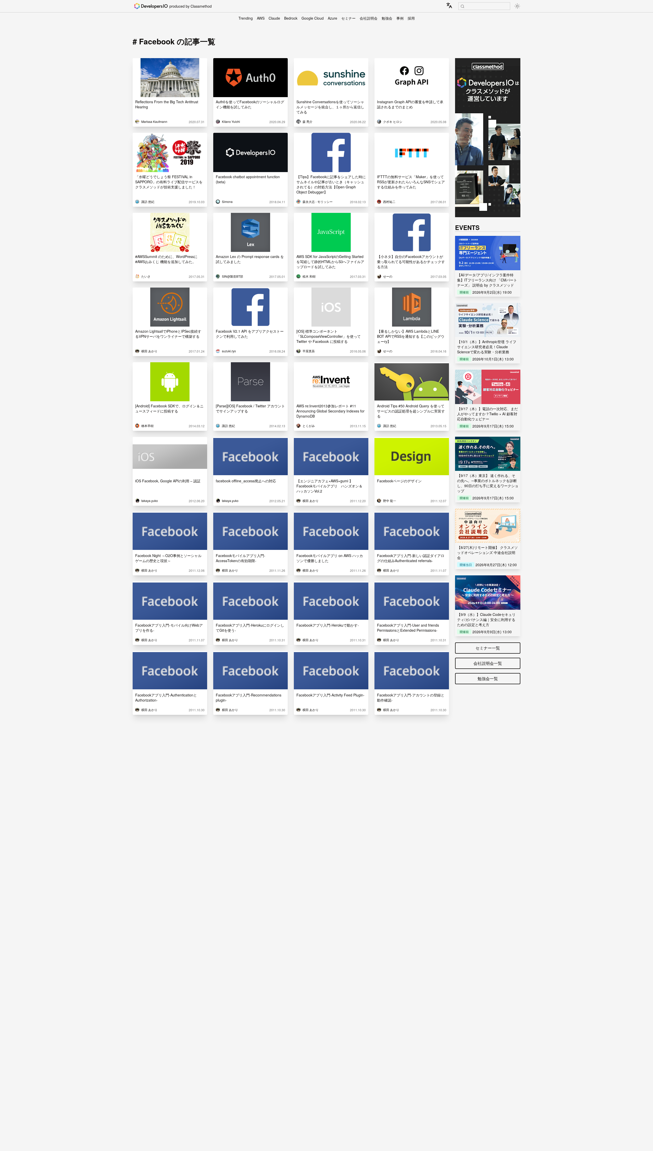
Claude (274, 18)
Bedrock (290, 18)
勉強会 (387, 18)
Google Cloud (313, 18)
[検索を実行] (462, 6)
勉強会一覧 (488, 678)
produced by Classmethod (190, 6)
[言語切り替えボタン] (449, 5)
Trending (245, 18)
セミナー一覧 (487, 648)
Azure (332, 18)
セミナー (348, 18)
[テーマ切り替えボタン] (517, 6)
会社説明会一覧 (487, 663)
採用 (411, 18)
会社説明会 (369, 18)
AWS (261, 18)
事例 (400, 18)
